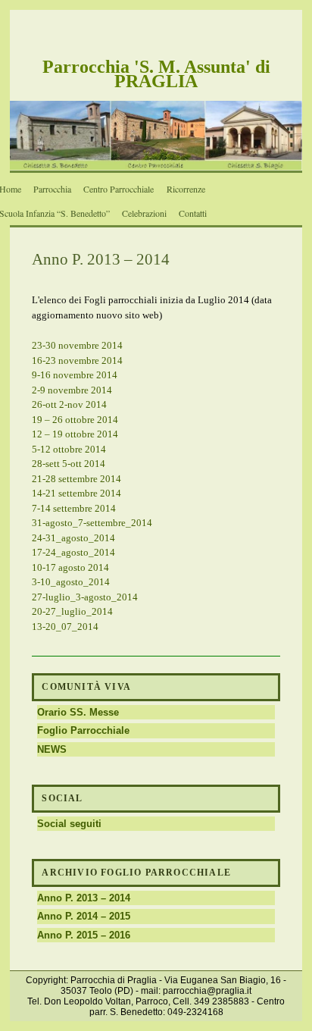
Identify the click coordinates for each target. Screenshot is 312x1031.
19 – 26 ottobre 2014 (75, 419)
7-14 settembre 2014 (74, 508)
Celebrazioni (144, 213)
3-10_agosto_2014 (71, 582)
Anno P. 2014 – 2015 (83, 916)
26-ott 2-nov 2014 (69, 404)
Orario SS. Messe (78, 712)
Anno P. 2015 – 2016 (83, 935)
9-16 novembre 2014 (74, 375)
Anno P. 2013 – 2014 (83, 898)
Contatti (193, 213)
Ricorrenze (186, 189)
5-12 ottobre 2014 (69, 449)
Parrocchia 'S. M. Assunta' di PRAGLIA (156, 74)
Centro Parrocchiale (118, 189)
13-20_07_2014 (65, 626)
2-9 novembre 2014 (72, 390)
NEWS (52, 749)
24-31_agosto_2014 (73, 538)
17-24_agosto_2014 (73, 552)
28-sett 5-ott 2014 (68, 463)
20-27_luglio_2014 (72, 611)
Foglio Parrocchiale (83, 730)
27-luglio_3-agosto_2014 (85, 597)
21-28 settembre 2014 (76, 478)
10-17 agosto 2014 (70, 567)
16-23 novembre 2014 (77, 360)
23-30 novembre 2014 (77, 345)
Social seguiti (69, 823)
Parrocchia (52, 189)
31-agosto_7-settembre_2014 (92, 522)
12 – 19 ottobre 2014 (75, 434)
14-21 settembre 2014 (76, 493)
